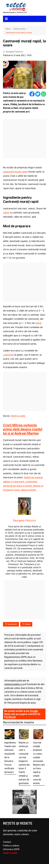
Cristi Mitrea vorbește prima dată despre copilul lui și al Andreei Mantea (22, 429)
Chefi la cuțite (17, 415)
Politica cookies (11, 845)
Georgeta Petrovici (14, 51)
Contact (7, 842)
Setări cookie (10, 853)
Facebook (10, 717)
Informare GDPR (11, 849)
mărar (6, 212)
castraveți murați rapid (15, 171)
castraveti (12, 624)
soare (27, 624)
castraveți (8, 354)
